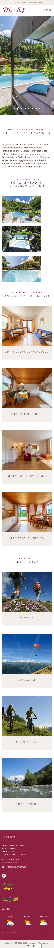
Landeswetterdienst (10, 932)
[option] (27, 65)
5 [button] (28, 108)
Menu (47, 10)
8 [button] (39, 108)
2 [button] (17, 108)
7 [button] (36, 108)
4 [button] (25, 108)
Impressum (33, 943)
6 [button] (32, 108)
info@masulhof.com (35, 2)
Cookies (27, 945)
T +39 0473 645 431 (19, 2)
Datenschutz (43, 943)
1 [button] (14, 108)
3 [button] (21, 108)
